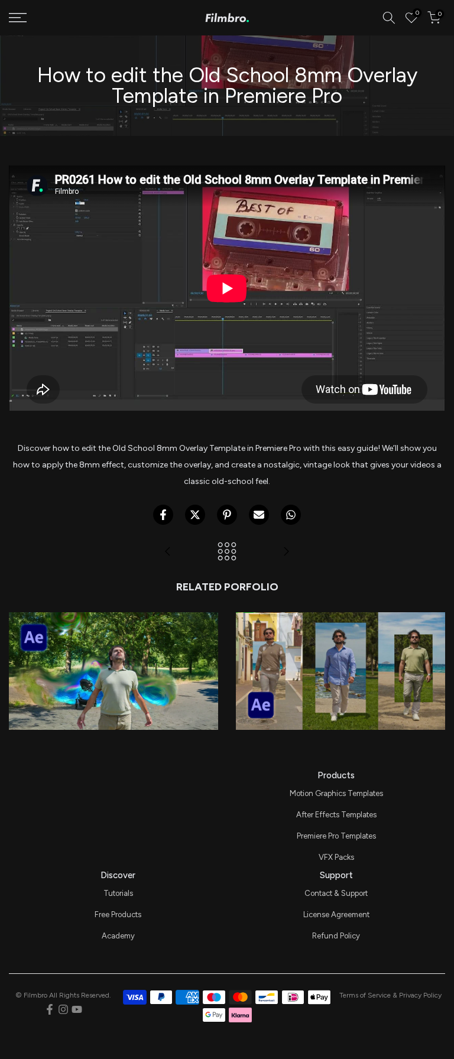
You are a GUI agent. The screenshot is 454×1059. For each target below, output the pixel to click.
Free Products (118, 914)
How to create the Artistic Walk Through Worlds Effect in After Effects (340, 627)
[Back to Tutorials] (227, 552)
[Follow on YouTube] (77, 1009)
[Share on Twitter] (195, 515)
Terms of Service (365, 995)
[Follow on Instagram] (63, 1009)
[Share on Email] (259, 515)
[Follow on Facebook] (49, 1009)
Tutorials (118, 893)
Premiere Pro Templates (336, 835)
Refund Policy (336, 935)
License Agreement (336, 914)
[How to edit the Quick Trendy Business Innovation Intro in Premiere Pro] (286, 552)
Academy (118, 935)
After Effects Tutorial (113, 654)
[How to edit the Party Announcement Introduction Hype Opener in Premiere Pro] (167, 552)
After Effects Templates (336, 814)
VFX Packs (336, 857)
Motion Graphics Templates (336, 793)
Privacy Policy (420, 995)
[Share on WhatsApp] (291, 515)
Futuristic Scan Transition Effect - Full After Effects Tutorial (113, 635)
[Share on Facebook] (163, 515)
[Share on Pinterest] (227, 515)
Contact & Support (336, 893)
